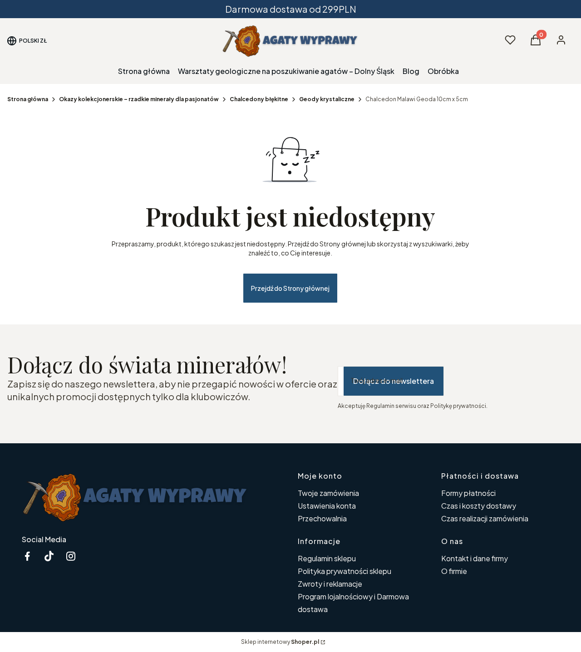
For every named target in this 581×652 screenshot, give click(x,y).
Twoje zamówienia (328, 493)
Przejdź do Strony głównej (290, 288)
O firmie (454, 571)
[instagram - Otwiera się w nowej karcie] (70, 556)
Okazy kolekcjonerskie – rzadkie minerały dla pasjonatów (139, 99)
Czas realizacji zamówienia (484, 518)
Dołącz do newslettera (393, 381)
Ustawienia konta (327, 505)
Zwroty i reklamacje (330, 583)
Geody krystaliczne (327, 99)
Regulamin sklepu (327, 558)
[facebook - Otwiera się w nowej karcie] (27, 556)
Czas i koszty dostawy (478, 505)
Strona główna (27, 99)
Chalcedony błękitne (259, 99)
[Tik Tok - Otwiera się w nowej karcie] (49, 556)
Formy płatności (468, 493)
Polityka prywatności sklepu (344, 571)
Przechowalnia (322, 518)
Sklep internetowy (280, 641)
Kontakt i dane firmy (474, 558)
